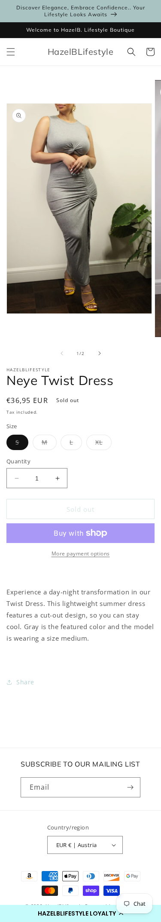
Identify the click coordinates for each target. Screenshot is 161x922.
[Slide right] (99, 353)
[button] (80, 913)
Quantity (18, 461)
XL (103, 444)
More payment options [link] (81, 553)
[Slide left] (61, 353)
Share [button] (25, 682)
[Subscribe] (130, 787)
